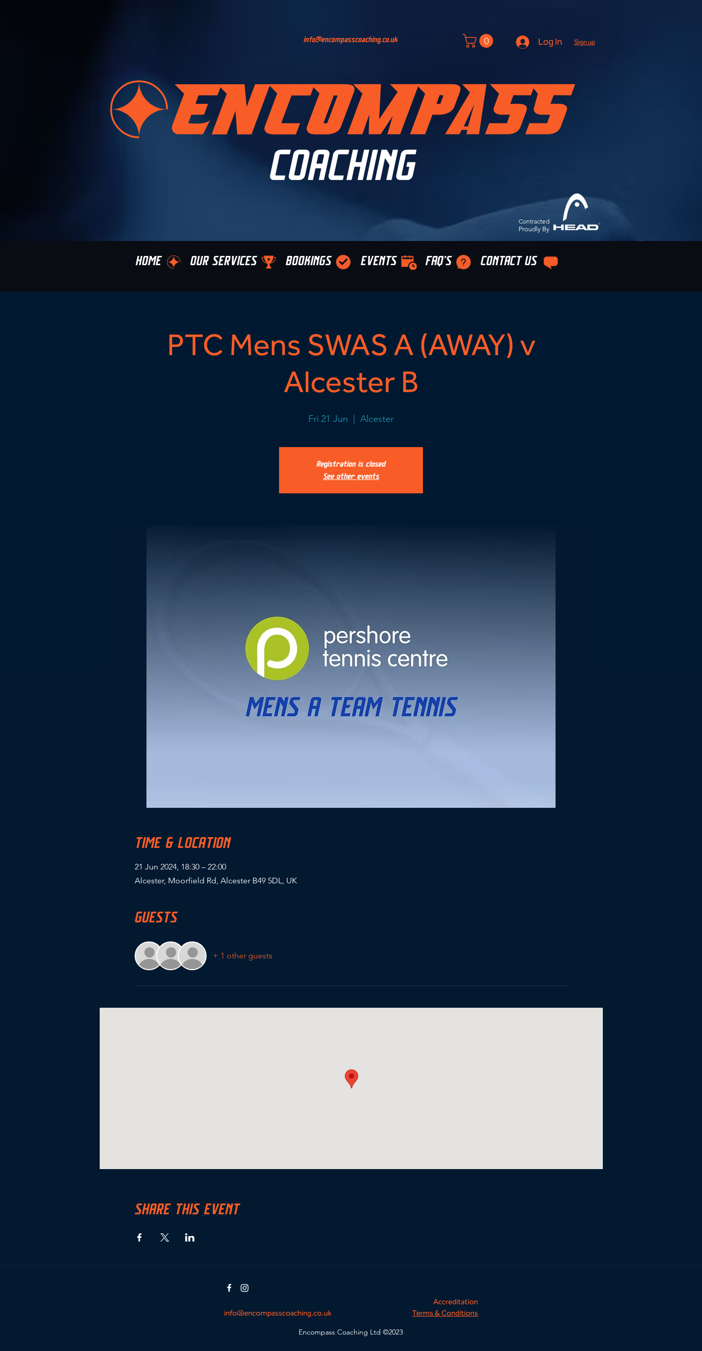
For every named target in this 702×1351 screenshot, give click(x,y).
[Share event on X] (165, 1237)
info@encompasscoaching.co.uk (351, 40)
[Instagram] (244, 1288)
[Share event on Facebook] (139, 1237)
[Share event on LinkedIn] (190, 1237)
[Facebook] (229, 1288)
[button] (584, 42)
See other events (351, 476)
